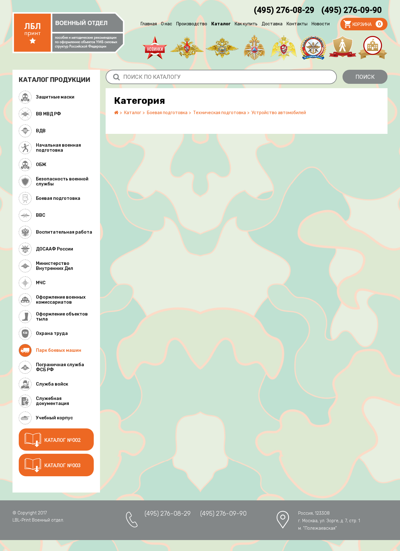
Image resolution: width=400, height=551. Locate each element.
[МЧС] (254, 48)
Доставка (272, 24)
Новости (321, 24)
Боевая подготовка (167, 112)
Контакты (297, 24)
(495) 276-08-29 (284, 10)
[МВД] (222, 48)
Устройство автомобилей (279, 112)
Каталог (221, 24)
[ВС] (187, 48)
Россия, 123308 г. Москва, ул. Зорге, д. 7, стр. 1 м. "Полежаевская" (329, 521)
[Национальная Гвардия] (284, 48)
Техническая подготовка (219, 112)
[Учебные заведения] (373, 48)
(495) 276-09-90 (351, 10)
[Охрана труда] (342, 48)
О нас (166, 24)
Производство (191, 24)
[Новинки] (155, 48)
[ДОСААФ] (313, 48)
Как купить (246, 24)
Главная (149, 24)
